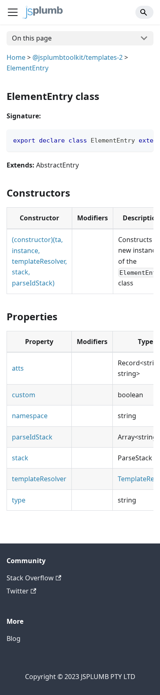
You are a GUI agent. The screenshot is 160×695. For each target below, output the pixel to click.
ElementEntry (27, 67)
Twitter (18, 590)
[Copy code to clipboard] (143, 140)
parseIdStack (32, 436)
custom (23, 394)
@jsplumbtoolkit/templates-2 (77, 57)
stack (20, 457)
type (18, 500)
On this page (32, 38)
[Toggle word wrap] (128, 140)
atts (18, 368)
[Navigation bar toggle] (13, 12)
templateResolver (39, 478)
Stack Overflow (30, 577)
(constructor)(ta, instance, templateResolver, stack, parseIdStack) (39, 261)
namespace (30, 415)
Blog (14, 638)
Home (16, 57)
